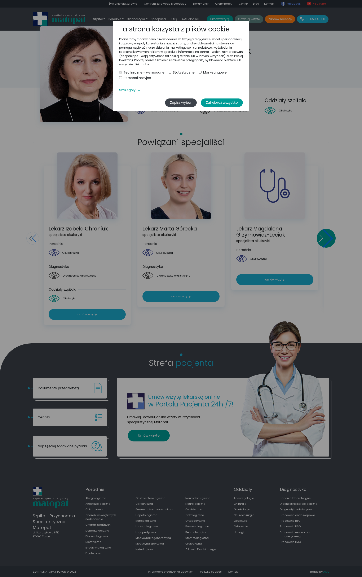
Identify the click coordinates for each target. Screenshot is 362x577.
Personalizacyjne (137, 78)
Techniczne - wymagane (143, 72)
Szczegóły (127, 90)
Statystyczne (184, 72)
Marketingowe (215, 72)
